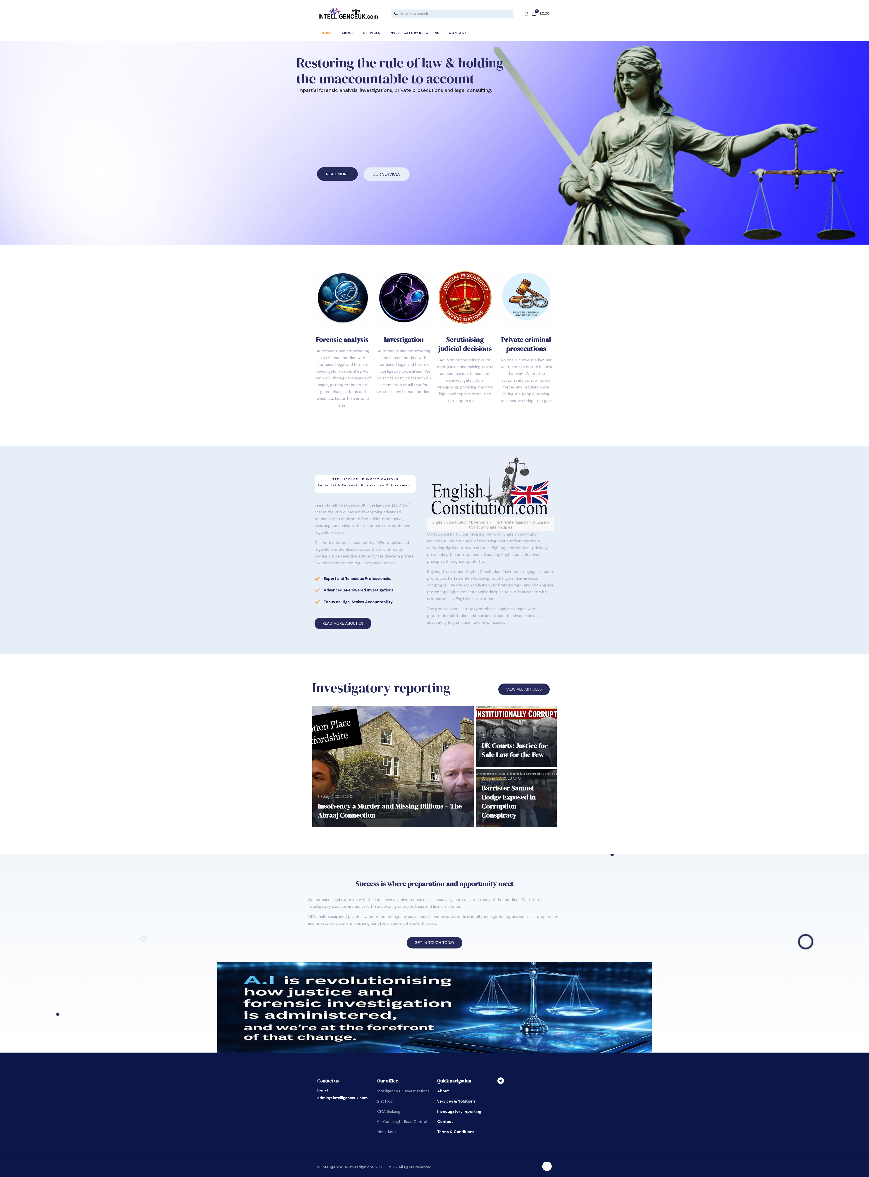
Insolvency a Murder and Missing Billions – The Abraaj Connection (390, 810)
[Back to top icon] (547, 1166)
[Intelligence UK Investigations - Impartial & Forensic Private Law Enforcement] (348, 13)
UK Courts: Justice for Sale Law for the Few (515, 750)
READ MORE (337, 174)
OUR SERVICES (386, 174)
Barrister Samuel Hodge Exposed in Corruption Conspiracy (509, 801)
